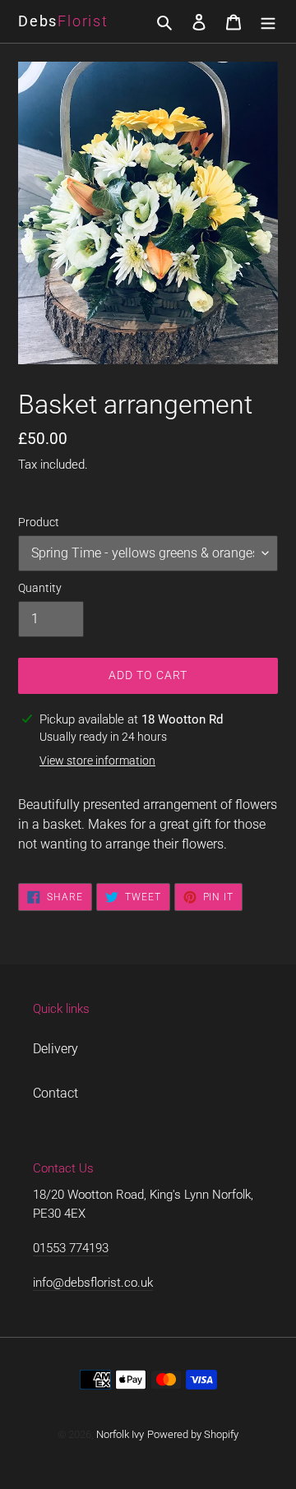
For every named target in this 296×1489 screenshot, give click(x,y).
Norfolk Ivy (120, 1434)
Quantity (40, 587)
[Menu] (268, 21)
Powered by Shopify (192, 1434)
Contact (55, 1093)
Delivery (55, 1049)
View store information (97, 760)
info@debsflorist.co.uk (93, 1282)
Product (38, 522)
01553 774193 (71, 1248)
